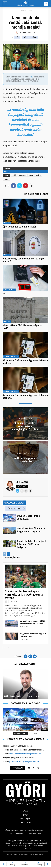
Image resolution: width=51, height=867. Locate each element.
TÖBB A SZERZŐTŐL (16, 508)
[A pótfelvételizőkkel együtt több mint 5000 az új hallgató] (9, 543)
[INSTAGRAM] (38, 767)
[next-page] (8, 554)
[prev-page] (4, 554)
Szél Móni (22, 481)
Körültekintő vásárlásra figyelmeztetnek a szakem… (25, 362)
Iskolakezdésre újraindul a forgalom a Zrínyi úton (31, 530)
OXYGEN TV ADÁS (21, 733)
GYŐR (30, 10)
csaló (14, 175)
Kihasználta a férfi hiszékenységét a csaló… (22, 327)
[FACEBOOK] (33, 767)
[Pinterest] (25, 185)
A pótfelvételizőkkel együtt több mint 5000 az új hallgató (31, 544)
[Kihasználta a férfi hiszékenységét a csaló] (25, 310)
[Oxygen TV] (25, 719)
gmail (31, 175)
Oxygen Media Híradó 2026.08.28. (28, 517)
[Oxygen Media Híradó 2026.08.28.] (9, 518)
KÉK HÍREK (7, 223)
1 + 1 (5, 293)
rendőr (6, 179)
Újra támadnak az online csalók (19, 226)
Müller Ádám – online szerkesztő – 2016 (21, 696)
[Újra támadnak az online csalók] (25, 211)
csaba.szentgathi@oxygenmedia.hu (25, 754)
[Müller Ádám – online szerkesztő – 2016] (25, 684)
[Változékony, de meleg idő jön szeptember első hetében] (11, 623)
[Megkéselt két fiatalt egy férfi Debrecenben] (11, 636)
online (38, 175)
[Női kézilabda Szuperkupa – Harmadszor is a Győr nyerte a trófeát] (25, 576)
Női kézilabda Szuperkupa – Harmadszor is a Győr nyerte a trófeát (24, 595)
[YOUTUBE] (29, 767)
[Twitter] (19, 185)
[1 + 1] (25, 278)
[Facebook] (13, 185)
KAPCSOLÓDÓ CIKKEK (14, 503)
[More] (31, 185)
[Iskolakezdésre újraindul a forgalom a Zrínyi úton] (9, 530)
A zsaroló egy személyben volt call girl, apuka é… (23, 260)
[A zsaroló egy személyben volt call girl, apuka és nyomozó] (25, 243)
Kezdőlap (22, 10)
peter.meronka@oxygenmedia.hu (24, 761)
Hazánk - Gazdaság (10, 356)
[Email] (17, 491)
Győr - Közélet (30, 37)
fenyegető (22, 175)
